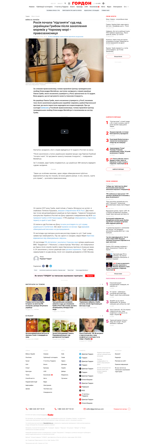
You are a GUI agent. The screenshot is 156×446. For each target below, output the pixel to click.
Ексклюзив (94, 7)
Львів (63, 357)
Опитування (117, 7)
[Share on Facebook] (43, 266)
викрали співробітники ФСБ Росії (71, 211)
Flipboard (85, 387)
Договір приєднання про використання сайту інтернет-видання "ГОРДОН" (104, 370)
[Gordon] (81, 3)
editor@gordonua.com (95, 409)
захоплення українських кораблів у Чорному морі (52, 270)
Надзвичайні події (31, 382)
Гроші (27, 361)
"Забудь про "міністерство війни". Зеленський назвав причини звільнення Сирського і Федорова (117, 187)
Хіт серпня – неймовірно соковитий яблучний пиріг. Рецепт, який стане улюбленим (120, 293)
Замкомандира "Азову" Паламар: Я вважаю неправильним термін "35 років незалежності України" (120, 150)
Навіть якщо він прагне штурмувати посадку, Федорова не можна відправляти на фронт (117, 41)
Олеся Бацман (87, 379)
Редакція (118, 357)
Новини (31, 7)
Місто (63, 350)
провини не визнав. (70, 227)
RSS (83, 390)
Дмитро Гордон (87, 354)
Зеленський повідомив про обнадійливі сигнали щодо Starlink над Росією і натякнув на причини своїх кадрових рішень (117, 221)
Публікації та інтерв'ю (44, 7)
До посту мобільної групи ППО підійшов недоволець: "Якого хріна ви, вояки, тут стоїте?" (118, 32)
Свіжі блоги (111, 16)
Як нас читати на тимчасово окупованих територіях (122, 369)
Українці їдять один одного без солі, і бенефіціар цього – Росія (117, 25)
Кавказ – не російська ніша (117, 19)
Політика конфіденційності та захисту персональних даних (103, 362)
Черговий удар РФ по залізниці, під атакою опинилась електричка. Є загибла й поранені (117, 256)
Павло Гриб (71, 270)
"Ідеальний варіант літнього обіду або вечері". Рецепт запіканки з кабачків (118, 321)
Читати (90, 276)
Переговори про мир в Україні (72, 10)
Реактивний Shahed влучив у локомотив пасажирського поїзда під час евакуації (119, 140)
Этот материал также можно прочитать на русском (66, 36)
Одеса (63, 361)
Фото (103, 7)
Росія (35, 270)
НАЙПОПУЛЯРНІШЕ (113, 117)
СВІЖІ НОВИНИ (112, 181)
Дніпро (63, 371)
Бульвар (80, 7)
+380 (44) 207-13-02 (65, 409)
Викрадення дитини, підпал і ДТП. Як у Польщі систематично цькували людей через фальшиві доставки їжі (117, 212)
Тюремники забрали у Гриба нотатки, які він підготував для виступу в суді (90, 304)
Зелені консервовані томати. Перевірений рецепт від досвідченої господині (63, 335)
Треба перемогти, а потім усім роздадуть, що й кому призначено (117, 49)
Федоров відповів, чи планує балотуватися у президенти (119, 132)
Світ (27, 364)
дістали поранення (73, 249)
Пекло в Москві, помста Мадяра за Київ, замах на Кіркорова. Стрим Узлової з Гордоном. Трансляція (119, 161)
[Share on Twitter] (47, 266)
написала (45, 108)
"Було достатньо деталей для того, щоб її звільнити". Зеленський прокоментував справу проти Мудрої (118, 203)
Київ (62, 354)
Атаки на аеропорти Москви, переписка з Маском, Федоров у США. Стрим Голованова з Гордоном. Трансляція (118, 267)
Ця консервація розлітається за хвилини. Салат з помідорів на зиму (37, 335)
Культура (29, 371)
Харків (63, 368)
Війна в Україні (36, 16)
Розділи (45, 350)
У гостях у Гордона (61, 7)
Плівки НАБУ (105, 10)
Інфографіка (29, 385)
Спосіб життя (30, 378)
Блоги (72, 7)
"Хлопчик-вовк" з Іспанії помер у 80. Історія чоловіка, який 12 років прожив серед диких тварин (120, 124)
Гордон (28, 16)
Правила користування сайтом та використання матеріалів (104, 354)
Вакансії (117, 354)
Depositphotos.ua (48, 423)
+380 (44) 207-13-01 (36, 409)
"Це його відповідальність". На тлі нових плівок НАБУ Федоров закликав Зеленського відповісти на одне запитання (118, 239)
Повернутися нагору (120, 409)
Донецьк (64, 364)
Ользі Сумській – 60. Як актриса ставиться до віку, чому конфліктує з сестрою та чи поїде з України (120, 312)
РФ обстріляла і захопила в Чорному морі (61, 242)
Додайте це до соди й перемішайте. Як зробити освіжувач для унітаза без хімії (120, 302)
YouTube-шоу (47, 389)
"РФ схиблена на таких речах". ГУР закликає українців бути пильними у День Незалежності (118, 195)
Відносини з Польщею (91, 10)
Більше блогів (118, 56)
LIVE (86, 7)
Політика (36, 309)
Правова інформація (121, 364)
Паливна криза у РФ (53, 10)
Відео (109, 7)
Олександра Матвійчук (82, 270)
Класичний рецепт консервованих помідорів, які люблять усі (119, 284)
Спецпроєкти (47, 392)
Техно (27, 375)
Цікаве (28, 389)
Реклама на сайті (120, 361)
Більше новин (118, 273)
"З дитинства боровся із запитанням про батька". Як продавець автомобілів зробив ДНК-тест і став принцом (117, 230)
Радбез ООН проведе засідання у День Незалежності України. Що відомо (116, 248)
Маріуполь (64, 375)
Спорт (28, 368)
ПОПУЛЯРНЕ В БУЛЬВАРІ (115, 278)
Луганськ (64, 378)
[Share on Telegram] (50, 266)
